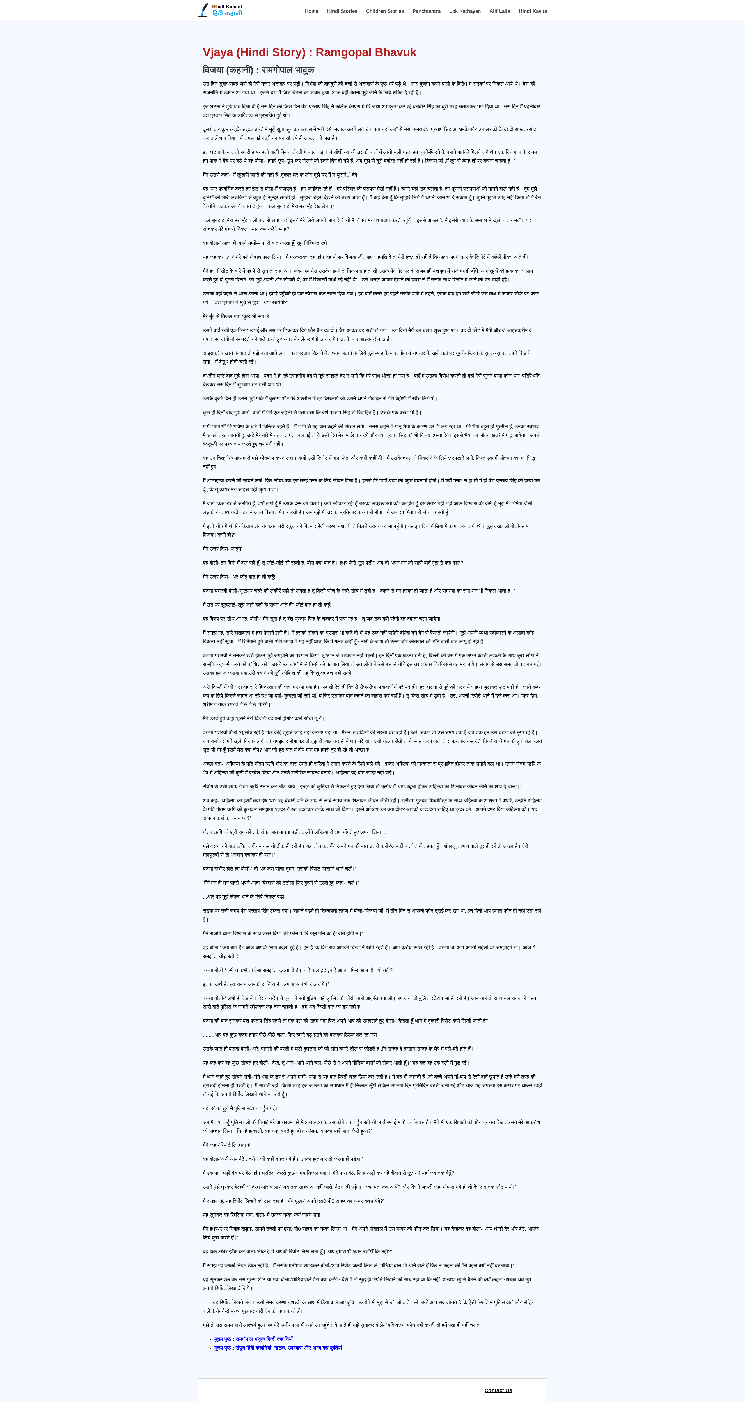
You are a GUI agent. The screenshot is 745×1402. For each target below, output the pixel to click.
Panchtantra (427, 11)
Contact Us (498, 1390)
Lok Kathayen (465, 11)
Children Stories (385, 11)
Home (311, 11)
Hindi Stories (342, 11)
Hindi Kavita (533, 11)
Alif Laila (499, 11)
